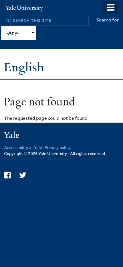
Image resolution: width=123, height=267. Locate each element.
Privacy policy (58, 147)
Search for (107, 20)
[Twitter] (22, 175)
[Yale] (12, 136)
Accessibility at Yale (23, 147)
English (25, 67)
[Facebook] (7, 175)
